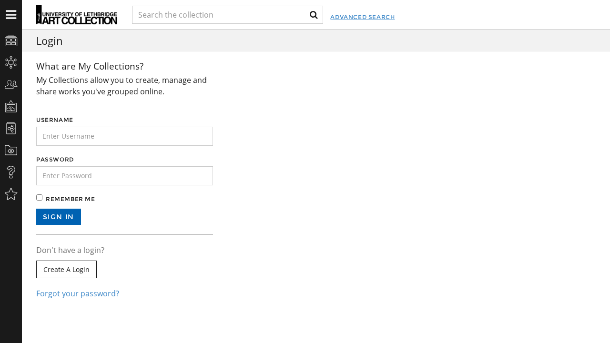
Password (55, 159)
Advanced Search (362, 16)
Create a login (66, 269)
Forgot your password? (77, 293)
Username (54, 119)
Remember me (70, 198)
